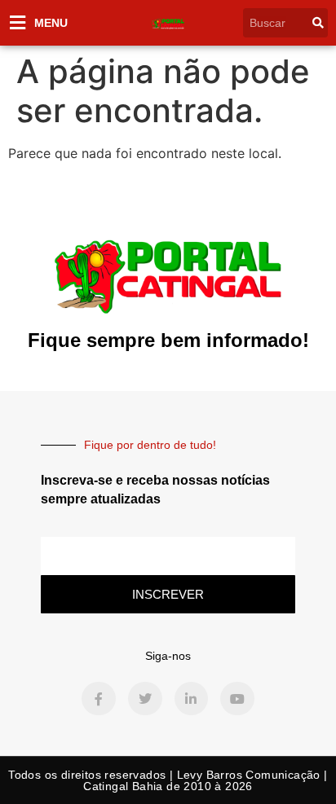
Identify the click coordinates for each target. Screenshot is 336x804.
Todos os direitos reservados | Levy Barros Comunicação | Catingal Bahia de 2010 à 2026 (167, 780)
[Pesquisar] (318, 22)
